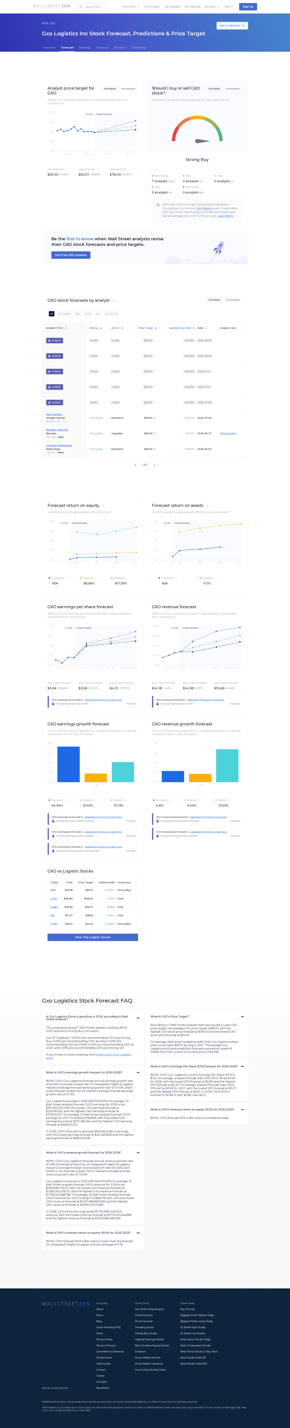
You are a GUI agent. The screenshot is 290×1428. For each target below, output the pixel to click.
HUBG (54, 907)
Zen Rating (204, 208)
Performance (104, 1357)
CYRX (53, 923)
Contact (101, 1369)
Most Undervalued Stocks (195, 1345)
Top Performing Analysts (149, 1309)
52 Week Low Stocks (192, 1333)
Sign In (229, 6)
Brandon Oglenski (57, 429)
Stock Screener (144, 1315)
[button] (93, 1018)
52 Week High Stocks (192, 1327)
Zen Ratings (192, 6)
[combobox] (91, 7)
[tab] (49, 48)
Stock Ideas (151, 6)
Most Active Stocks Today (195, 1339)
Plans (99, 1333)
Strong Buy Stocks (146, 1333)
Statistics (140, 1351)
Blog (99, 1321)
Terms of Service (106, 1345)
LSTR (53, 898)
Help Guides (103, 1363)
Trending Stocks (144, 1327)
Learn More (225, 216)
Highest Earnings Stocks (149, 1339)
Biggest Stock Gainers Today (197, 1315)
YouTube (101, 1381)
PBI (52, 915)
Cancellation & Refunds (110, 1351)
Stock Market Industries (149, 1363)
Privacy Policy (104, 1339)
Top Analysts (171, 6)
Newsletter (102, 1387)
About (100, 1309)
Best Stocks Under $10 (193, 1363)
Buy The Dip (187, 1309)
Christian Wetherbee (59, 445)
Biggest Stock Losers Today (196, 1321)
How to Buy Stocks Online (150, 1369)
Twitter (100, 1375)
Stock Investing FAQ (108, 1327)
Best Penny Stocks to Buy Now (199, 1351)
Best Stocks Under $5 (193, 1357)
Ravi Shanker (54, 414)
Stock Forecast (144, 1321)
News (99, 1315)
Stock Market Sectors (147, 1357)
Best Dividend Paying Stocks (152, 1345)
